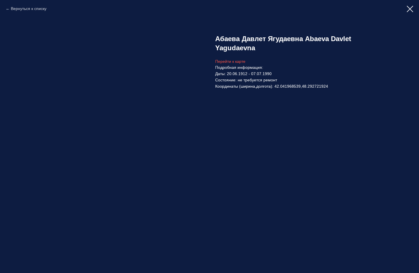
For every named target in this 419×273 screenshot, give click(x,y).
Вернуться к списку (28, 8)
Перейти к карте (230, 61)
